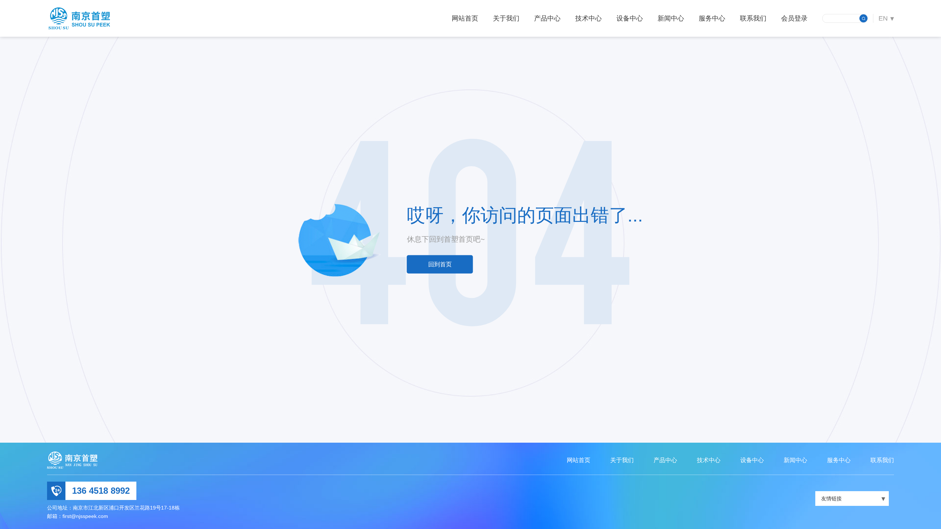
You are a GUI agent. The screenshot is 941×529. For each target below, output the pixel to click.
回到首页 (440, 264)
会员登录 (794, 18)
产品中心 (547, 18)
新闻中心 (671, 18)
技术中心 (588, 18)
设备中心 (629, 18)
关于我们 (506, 18)
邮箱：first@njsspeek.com (77, 516)
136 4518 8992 (101, 491)
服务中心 (712, 18)
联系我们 (753, 18)
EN (883, 18)
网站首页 (465, 18)
